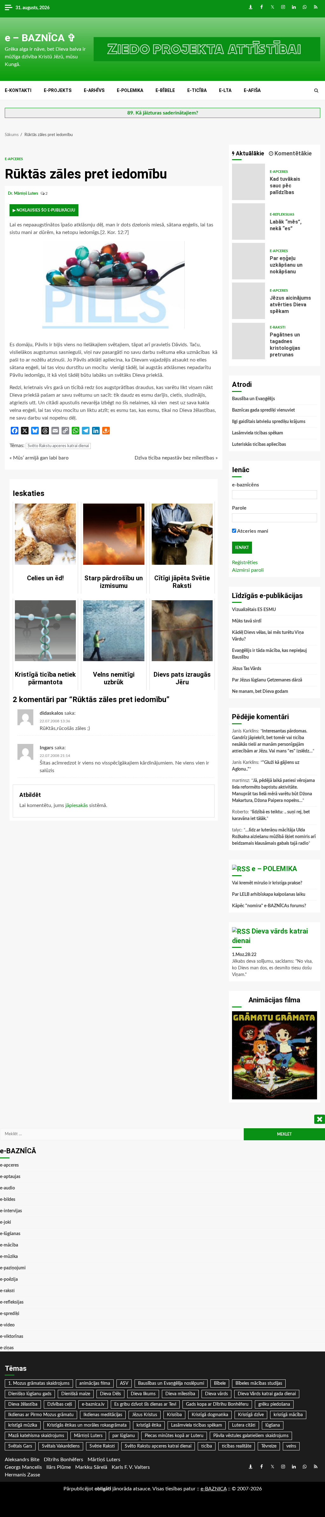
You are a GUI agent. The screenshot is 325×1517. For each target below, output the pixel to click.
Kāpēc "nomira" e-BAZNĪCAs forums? (269, 906)
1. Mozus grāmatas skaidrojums (39, 1383)
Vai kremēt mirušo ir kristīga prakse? (267, 883)
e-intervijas (11, 1211)
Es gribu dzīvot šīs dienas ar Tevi (145, 1404)
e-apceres (14, 159)
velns (291, 1446)
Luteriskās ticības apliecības (259, 444)
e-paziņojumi (13, 1268)
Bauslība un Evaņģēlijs (253, 399)
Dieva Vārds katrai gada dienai (267, 1394)
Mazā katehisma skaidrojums (36, 1436)
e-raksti (277, 327)
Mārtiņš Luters (88, 1436)
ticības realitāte (236, 1446)
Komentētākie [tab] (292, 153)
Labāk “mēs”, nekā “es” (248, 221)
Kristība (174, 1415)
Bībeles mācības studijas (258, 1383)
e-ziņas (7, 1348)
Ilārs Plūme (58, 1467)
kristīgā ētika (148, 1425)
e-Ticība (197, 90)
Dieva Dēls (110, 1394)
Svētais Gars (20, 1446)
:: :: (213, 1488)
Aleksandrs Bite (22, 1459)
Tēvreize (268, 1446)
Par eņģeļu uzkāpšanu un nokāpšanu (248, 261)
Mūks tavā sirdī (247, 621)
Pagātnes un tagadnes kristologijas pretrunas (248, 341)
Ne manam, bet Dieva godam (260, 691)
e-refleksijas (282, 214)
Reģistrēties (245, 562)
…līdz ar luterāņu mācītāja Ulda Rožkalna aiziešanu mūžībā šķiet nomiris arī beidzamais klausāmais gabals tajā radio (274, 837)
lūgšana (272, 1425)
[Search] (316, 91)
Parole (239, 508)
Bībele (220, 1383)
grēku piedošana (274, 1404)
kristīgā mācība (288, 1415)
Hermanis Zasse (22, 1474)
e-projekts (57, 90)
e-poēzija (9, 1279)
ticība (206, 1446)
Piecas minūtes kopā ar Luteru (174, 1436)
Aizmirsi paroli (248, 570)
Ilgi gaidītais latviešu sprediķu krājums (268, 422)
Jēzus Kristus (144, 1415)
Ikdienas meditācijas (102, 1415)
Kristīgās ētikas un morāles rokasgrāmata (87, 1425)
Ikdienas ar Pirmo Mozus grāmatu (41, 1415)
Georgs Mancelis (23, 1467)
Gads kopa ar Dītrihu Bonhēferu (217, 1404)
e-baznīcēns (245, 484)
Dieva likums (143, 1394)
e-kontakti (18, 90)
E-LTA (225, 90)
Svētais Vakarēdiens (61, 1446)
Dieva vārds (216, 1394)
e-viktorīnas (11, 1336)
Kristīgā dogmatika (210, 1415)
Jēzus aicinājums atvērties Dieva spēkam (248, 301)
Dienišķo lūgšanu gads (29, 1394)
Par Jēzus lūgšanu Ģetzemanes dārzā (267, 680)
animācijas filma (94, 1383)
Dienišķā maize (75, 1394)
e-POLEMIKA (130, 90)
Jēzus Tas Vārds (246, 669)
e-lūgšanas (10, 1234)
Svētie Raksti (102, 1446)
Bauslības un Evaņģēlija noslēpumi (171, 1383)
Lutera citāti (243, 1425)
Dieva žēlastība (22, 1404)
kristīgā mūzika (22, 1425)
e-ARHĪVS (94, 90)
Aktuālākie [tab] (249, 153)
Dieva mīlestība (180, 1394)
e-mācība (9, 1245)
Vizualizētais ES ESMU (254, 610)
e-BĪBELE (165, 90)
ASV (124, 1383)
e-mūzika (9, 1256)
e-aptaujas (10, 1177)
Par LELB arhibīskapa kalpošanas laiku (268, 894)
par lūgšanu (123, 1436)
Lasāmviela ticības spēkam (257, 433)
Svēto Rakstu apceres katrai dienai (58, 446)
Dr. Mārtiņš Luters (23, 193)
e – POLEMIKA (274, 869)
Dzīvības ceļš (59, 1404)
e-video (7, 1325)
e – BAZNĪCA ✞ (40, 38)
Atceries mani (252, 531)
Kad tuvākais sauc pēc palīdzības (248, 182)
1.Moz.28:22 (244, 955)
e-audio (7, 1188)
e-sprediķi (9, 1314)
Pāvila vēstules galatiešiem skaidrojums (251, 1436)
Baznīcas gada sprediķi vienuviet (263, 410)
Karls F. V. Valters (131, 1467)
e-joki (5, 1222)
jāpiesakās (76, 805)
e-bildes (7, 1199)
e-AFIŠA (252, 90)
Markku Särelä (91, 1467)
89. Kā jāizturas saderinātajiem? (162, 112)
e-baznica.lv (93, 1404)
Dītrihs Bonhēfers (63, 1459)
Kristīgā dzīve (251, 1415)
